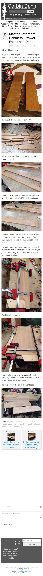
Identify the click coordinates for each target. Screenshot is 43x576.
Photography (34, 24)
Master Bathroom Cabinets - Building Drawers (11, 445)
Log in (39, 19)
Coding (18, 26)
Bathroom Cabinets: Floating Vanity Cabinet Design (31, 445)
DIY (33, 421)
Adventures (15, 28)
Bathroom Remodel (15, 421)
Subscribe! (26, 28)
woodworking (16, 427)
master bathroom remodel (13, 424)
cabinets (27, 421)
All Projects (8, 22)
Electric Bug (20, 22)
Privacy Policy (22, 570)
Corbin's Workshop (19, 19)
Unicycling (27, 26)
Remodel (5, 427)
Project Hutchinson (33, 424)
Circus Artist (7, 26)
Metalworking (21, 24)
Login (40, 507)
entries (29, 571)
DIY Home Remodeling (17, 46)
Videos (36, 26)
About (33, 15)
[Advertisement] (21, 473)
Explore (27, 15)
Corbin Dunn (25, 568)
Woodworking (7, 24)
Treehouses (33, 22)
